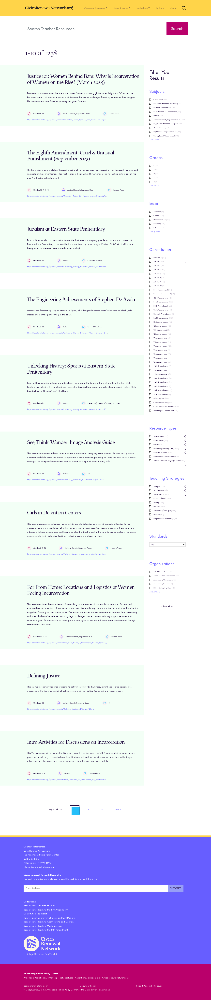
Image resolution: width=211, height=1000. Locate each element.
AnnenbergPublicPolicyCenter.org (40, 977)
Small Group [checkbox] (169, 494)
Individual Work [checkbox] (162, 498)
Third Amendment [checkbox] (162, 298)
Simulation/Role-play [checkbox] (164, 510)
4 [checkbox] (156, 182)
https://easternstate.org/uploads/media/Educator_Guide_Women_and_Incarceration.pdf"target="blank (73, 120)
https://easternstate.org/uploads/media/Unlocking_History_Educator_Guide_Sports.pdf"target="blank (72, 409)
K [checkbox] (155, 166)
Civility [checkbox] (158, 215)
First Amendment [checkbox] (169, 290)
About (173, 8)
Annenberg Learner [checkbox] (163, 584)
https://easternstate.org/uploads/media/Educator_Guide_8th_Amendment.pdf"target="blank (68, 196)
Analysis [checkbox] (169, 486)
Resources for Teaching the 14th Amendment (46, 929)
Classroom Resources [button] (94, 8)
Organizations (161, 563)
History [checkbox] (158, 115)
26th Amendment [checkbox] (162, 390)
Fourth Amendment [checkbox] (163, 302)
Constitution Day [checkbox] (162, 402)
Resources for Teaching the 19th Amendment (46, 909)
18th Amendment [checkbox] (161, 358)
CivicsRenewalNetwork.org (115, 977)
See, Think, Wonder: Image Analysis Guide (71, 442)
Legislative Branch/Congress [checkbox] (167, 123)
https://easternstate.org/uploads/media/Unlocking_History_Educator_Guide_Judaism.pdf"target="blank (72, 266)
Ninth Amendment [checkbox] (162, 322)
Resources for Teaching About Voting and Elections (49, 921)
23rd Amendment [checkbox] (162, 378)
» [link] (118, 809)
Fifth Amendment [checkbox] (169, 306)
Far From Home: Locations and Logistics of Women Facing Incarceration (81, 590)
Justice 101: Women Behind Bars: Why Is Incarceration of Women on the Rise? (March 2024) (83, 79)
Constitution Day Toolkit (35, 913)
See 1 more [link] (154, 140)
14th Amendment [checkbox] (169, 342)
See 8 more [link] (154, 186)
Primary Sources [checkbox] (169, 452)
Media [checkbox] (169, 444)
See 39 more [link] (154, 592)
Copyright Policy (88, 985)
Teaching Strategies (166, 478)
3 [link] (102, 809)
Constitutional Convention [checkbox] (166, 406)
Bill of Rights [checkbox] (161, 398)
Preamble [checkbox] (159, 257)
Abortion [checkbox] (158, 212)
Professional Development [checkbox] (166, 456)
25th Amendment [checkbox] (162, 386)
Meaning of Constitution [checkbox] (165, 410)
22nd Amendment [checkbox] (162, 374)
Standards (158, 536)
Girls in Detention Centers (54, 513)
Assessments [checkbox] (169, 436)
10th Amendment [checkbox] (162, 326)
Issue (153, 203)
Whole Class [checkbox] (169, 490)
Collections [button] (142, 8)
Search (177, 28)
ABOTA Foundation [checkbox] (162, 572)
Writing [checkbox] (158, 502)
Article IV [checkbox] (159, 274)
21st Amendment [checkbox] (161, 370)
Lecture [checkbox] (158, 514)
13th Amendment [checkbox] (162, 338)
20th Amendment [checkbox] (162, 366)
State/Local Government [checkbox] (166, 136)
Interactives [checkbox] (169, 440)
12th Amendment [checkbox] (162, 334)
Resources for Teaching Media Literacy (43, 925)
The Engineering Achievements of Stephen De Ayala (81, 300)
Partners (160, 8)
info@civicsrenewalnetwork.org (39, 867)
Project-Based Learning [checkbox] (165, 518)
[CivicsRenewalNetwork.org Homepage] (50, 8)
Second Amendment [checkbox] (164, 294)
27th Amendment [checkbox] (162, 394)
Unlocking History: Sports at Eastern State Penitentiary (71, 369)
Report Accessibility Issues (149, 985)
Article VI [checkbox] (159, 282)
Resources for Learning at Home (40, 905)
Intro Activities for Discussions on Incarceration (76, 742)
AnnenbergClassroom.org (87, 977)
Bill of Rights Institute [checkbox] (164, 588)
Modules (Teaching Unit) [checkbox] (169, 448)
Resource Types (163, 428)
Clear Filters (168, 606)
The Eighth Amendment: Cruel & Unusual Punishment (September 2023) (70, 156)
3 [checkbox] (155, 178)
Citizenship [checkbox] (160, 99)
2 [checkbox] (156, 174)
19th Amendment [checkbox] (162, 362)
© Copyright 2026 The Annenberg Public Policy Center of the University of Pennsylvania (67, 989)
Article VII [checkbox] (159, 286)
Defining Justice (43, 676)
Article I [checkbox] (169, 261)
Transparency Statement (36, 985)
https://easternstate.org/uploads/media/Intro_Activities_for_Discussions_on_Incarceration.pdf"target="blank (75, 779)
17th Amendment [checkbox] (162, 354)
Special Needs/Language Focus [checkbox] (169, 461)
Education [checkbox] (159, 228)
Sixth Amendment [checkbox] (169, 310)
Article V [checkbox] (158, 278)
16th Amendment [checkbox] (161, 350)
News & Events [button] (121, 8)
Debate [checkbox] (159, 506)
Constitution (160, 249)
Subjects (157, 91)
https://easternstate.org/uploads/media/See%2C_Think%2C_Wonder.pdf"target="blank (65, 479)
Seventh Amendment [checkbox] (163, 314)
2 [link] (88, 809)
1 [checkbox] (155, 169)
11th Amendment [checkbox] (161, 330)
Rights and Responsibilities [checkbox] (167, 132)
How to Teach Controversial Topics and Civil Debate (49, 917)
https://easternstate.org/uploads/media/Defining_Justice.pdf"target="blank (60, 709)
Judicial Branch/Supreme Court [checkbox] (169, 120)
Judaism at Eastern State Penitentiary (66, 229)
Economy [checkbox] (159, 223)
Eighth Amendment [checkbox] (163, 318)
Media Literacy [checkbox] (161, 128)
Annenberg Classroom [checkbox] (164, 580)
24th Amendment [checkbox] (162, 382)
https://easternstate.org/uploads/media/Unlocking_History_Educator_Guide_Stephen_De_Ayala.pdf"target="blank (77, 333)
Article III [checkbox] (159, 269)
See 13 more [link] (154, 232)
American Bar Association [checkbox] (166, 576)
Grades (156, 157)
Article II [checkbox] (169, 266)
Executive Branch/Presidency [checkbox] (167, 103)
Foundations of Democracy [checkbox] (167, 112)
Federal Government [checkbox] (164, 107)
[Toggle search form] (184, 8)
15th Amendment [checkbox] (162, 346)
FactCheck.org (66, 977)
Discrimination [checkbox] (161, 220)
